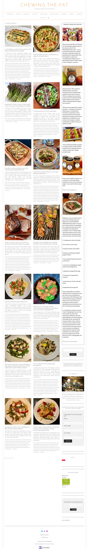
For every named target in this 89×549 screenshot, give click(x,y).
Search (73, 354)
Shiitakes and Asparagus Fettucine (46, 390)
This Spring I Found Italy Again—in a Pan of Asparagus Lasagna (18, 50)
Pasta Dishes (12, 72)
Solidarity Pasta (7, 447)
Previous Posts (10, 458)
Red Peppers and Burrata (19, 445)
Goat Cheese (14, 185)
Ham (19, 267)
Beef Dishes (41, 125)
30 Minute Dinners (36, 123)
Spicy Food (41, 196)
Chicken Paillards (55, 126)
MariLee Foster (46, 385)
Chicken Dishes (50, 320)
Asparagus (20, 63)
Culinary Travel (54, 14)
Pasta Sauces (38, 388)
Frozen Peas (42, 326)
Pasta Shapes (38, 195)
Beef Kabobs (57, 255)
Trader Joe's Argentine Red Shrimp (23, 326)
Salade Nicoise (22, 384)
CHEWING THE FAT (45, 4)
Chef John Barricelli (11, 261)
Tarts (12, 188)
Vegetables (16, 387)
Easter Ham (22, 265)
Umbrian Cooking (13, 447)
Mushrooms (48, 259)
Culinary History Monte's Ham (13, 264)
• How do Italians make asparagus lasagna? (12, 63)
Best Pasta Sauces (41, 70)
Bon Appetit (53, 125)
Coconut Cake (10, 262)
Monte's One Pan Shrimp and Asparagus (21, 320)
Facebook (64, 14)
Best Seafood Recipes (15, 66)
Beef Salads (45, 125)
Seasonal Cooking (16, 74)
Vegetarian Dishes (20, 188)
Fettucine (48, 382)
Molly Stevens (19, 383)
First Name (67, 425)
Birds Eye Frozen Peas (40, 320)
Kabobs (50, 258)
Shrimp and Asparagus (25, 74)
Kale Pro (49, 541)
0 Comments (15, 121)
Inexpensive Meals (46, 258)
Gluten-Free (14, 317)
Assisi (23, 63)
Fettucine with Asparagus (54, 382)
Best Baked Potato (22, 259)
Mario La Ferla (15, 442)
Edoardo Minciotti (24, 66)
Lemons (16, 318)
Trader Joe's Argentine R (13, 326)
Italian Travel (16, 69)
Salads (40, 132)
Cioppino (22, 261)
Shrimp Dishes (49, 74)
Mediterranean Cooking (20, 71)
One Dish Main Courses (49, 131)
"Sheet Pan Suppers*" (36, 442)
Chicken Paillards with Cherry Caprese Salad (40, 128)
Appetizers (10, 14)
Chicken (46, 320)
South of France (10, 386)
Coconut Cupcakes (16, 262)
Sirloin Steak (57, 259)
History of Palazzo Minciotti (24, 439)
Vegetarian (15, 188)
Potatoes (9, 384)
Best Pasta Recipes (8, 66)
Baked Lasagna (27, 63)
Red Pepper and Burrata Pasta (10, 445)
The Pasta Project (10, 77)
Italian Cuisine (7, 69)
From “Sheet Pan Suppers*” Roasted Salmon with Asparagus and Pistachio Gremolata (46, 428)
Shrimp (20, 74)
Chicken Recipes (56, 320)
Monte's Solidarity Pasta (22, 442)
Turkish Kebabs (35, 262)
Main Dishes (57, 258)
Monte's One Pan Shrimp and (9, 320)
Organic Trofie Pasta (47, 193)
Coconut (6, 262)
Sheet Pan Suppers (45, 450)
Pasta (8, 72)
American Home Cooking (18, 256)
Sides (10, 188)
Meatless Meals (20, 318)
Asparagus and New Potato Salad (14, 378)
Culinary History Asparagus (43, 189)
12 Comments (7, 190)
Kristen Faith (52, 190)
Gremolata (50, 444)
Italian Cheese (23, 68)
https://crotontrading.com (69, 190)
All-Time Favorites (8, 118)
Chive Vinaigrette (20, 381)
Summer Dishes (43, 261)
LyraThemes (50, 544)
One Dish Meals (42, 73)
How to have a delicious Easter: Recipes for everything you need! (17, 243)
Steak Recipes (51, 132)
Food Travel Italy (9, 68)
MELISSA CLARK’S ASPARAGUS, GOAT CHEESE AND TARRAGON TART (16, 169)
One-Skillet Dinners (13, 323)
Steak (34, 261)
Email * (66, 418)
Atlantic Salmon (37, 444)
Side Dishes (43, 14)
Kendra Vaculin (46, 129)
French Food (9, 185)
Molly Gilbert (42, 445)
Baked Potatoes (16, 258)
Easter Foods (17, 265)
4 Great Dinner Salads (55, 123)
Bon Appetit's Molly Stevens (9, 381)
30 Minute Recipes (49, 123)
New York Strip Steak (52, 129)
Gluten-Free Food (20, 317)
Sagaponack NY (52, 388)
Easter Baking (7, 265)
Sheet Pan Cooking (39, 450)
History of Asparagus (46, 190)
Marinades (44, 259)
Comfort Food (21, 262)
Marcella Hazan (47, 71)
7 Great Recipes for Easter (9, 256)
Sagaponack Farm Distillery (44, 388)
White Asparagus (46, 199)
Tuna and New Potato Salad (9, 387)
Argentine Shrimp (42, 68)
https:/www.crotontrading (70, 341)
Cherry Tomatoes (47, 70)
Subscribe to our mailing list (73, 502)
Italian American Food (14, 441)
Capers (15, 381)
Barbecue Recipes (46, 255)
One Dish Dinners (54, 71)
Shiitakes (39, 390)
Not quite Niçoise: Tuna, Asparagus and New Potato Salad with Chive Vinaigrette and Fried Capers (18, 366)
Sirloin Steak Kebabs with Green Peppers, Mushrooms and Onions (45, 243)
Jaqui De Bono (13, 71)
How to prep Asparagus (8, 318)
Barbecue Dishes (40, 255)
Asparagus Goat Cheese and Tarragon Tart (21, 183)
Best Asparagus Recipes (53, 68)
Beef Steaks (49, 125)
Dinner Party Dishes (47, 256)
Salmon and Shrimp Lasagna (25, 72)
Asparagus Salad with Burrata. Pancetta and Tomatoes (22, 120)
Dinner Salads (53, 128)
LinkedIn (71, 14)
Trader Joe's (41, 198)
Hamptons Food (39, 190)
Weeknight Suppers (39, 199)
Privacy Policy (44, 535)
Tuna (30, 386)
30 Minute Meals (42, 123)
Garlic (11, 317)
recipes (67, 483)
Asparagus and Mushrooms (37, 381)
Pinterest (43, 17)
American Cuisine (8, 183)
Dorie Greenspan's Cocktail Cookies (24, 264)
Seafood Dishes (27, 323)
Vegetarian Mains (53, 391)
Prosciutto (49, 195)
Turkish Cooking (55, 261)
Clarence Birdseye (49, 323)
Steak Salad (55, 132)
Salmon (20, 72)
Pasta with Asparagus (44, 195)
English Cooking (7, 267)
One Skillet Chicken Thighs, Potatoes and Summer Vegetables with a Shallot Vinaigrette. (45, 308)
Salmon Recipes (7, 74)
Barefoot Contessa (22, 258)
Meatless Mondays (27, 318)
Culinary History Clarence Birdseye (47, 325)
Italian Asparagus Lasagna (16, 68)
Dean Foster (39, 382)
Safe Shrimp (19, 323)
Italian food (12, 69)
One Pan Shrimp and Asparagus (16, 302)
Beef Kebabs (35, 256)
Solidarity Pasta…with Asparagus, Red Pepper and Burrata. (17, 427)
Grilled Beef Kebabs (54, 256)
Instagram (79, 14)
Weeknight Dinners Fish (53, 450)
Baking (18, 14)
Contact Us (44, 537)
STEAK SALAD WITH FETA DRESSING (44, 111)
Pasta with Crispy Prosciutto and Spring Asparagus (45, 172)
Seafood (11, 74)
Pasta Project (16, 72)
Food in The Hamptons (40, 129)
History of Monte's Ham (24, 267)
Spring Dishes (25, 75)
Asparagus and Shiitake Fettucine (20, 118)
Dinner (20, 66)
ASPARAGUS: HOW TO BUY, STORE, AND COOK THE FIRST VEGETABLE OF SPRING (18, 105)
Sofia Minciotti (20, 75)
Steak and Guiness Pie (44, 132)
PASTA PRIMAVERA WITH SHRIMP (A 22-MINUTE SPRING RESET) (46, 55)
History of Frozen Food (40, 328)
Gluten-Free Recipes (26, 317)
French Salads (14, 383)
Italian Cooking (28, 68)
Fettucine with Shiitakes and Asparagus (39, 384)
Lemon (14, 318)
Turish (52, 261)
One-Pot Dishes (7, 323)
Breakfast (26, 14)
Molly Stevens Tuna (25, 383)
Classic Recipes (26, 261)
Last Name (67, 433)
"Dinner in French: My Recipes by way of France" (13, 182)
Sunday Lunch (43, 134)
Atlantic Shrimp (10, 315)
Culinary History (38, 325)
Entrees (34, 14)
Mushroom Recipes (40, 387)
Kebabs (53, 258)
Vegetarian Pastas (36, 393)
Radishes (12, 384)
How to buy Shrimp (53, 70)
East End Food (53, 189)
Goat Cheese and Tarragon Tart (21, 185)
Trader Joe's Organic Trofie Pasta (48, 198)
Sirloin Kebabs (52, 259)
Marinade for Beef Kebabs (37, 259)
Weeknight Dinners (49, 134)
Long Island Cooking (40, 385)
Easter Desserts (12, 265)
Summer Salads (38, 134)
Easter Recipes (26, 265)
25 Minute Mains (36, 68)
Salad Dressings (36, 132)
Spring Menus (50, 196)
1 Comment (49, 262)
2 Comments (18, 78)
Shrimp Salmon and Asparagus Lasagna (11, 75)
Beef (38, 125)
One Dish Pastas (48, 73)
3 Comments (48, 76)
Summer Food (48, 261)
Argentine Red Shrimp (14, 314)
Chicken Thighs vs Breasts (41, 323)
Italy (19, 69)
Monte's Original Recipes (39, 193)
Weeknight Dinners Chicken (41, 331)
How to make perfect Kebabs (38, 258)
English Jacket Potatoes (14, 267)
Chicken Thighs (35, 322)
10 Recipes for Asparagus (25, 182)
